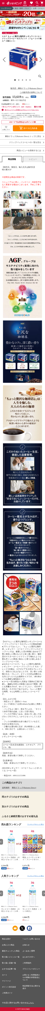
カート (4, 975)
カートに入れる (28, 128)
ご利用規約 (26, 963)
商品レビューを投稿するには (29, 150)
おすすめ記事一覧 (9, 969)
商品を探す (6, 939)
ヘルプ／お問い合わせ (31, 939)
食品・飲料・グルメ (22, 8)
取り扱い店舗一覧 (9, 963)
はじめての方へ (28, 957)
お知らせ (26, 945)
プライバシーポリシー (31, 969)
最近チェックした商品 (11, 951)
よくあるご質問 (28, 951)
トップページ (6, 8)
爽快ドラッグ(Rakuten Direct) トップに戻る (23, 136)
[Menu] (3, 3)
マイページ (6, 981)
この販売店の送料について (31, 92)
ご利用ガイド (7, 993)
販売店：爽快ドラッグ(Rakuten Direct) (26, 88)
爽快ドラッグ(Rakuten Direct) (24, 788)
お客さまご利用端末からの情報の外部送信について (31, 977)
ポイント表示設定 (9, 987)
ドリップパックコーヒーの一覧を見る (25, 142)
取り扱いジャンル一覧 (11, 957)
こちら (31, 1003)
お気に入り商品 (8, 945)
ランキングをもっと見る (35, 824)
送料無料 (6, 788)
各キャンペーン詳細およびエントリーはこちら (22, 110)
